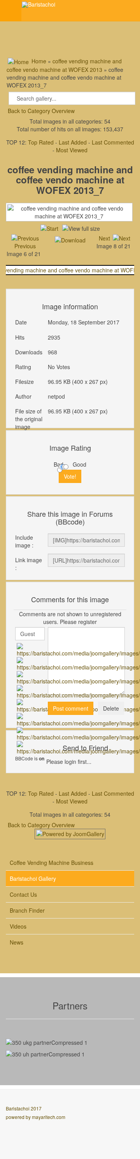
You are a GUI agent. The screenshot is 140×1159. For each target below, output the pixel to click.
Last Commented (113, 142)
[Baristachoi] (38, 4)
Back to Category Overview (41, 111)
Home (39, 61)
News (16, 942)
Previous (25, 246)
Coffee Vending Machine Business (51, 862)
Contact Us (23, 894)
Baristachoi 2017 (24, 1108)
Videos (18, 926)
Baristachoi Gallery (33, 878)
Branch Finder (27, 910)
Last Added (73, 142)
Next (104, 238)
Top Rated (41, 142)
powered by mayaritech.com (35, 1117)
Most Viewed (72, 150)
